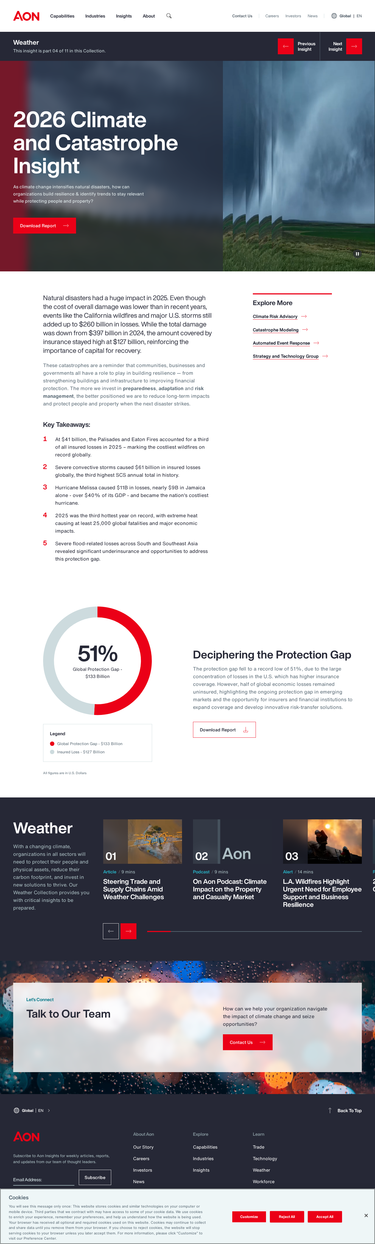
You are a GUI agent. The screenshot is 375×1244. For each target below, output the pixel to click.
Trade (258, 1147)
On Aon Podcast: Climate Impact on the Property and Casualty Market (230, 889)
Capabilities (62, 16)
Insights (124, 16)
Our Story (143, 1147)
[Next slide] (128, 931)
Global (351, 16)
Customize (249, 1216)
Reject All (287, 1216)
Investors (293, 16)
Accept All (324, 1216)
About (149, 16)
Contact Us (242, 16)
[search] (169, 16)
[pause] (357, 253)
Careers (272, 16)
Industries (95, 16)
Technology (265, 1158)
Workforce (264, 1181)
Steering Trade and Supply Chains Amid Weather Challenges (133, 889)
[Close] (366, 1215)
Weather (26, 42)
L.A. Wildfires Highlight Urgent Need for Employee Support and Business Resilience (322, 892)
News (313, 16)
